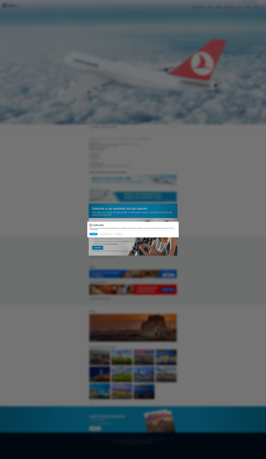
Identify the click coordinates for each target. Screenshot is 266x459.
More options (119, 234)
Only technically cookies (106, 234)
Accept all (93, 234)
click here (95, 229)
